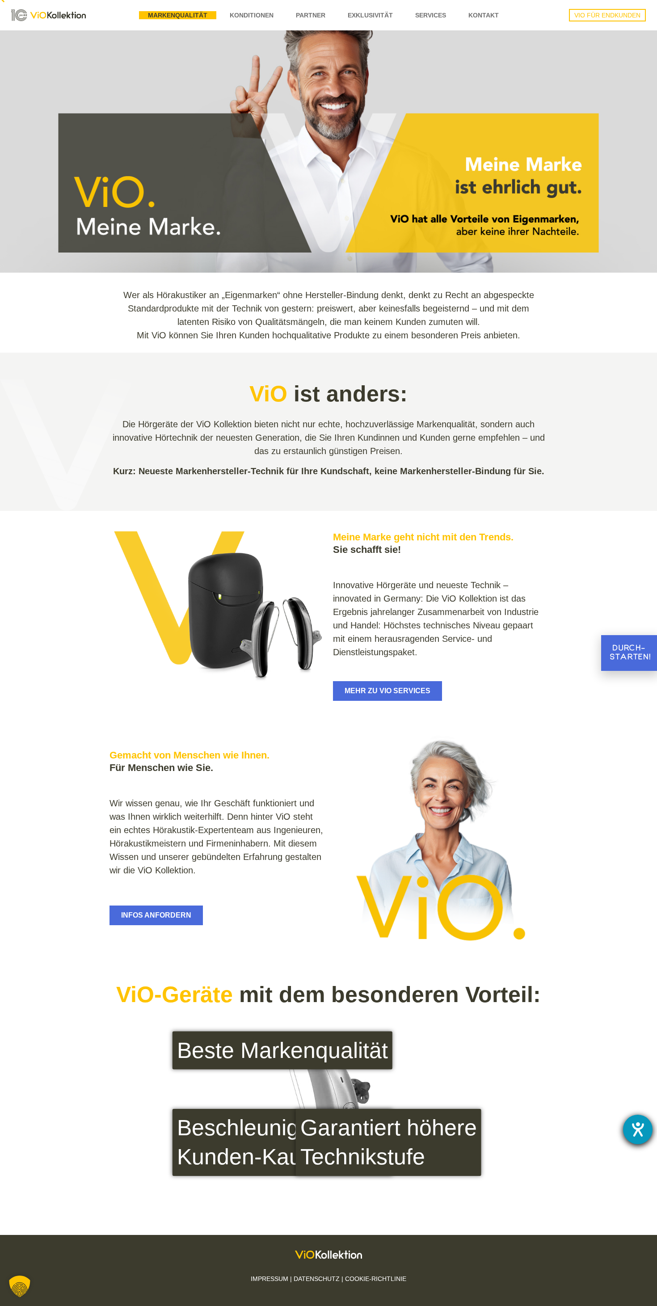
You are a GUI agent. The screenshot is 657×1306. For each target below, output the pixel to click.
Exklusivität (370, 15)
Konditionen (252, 15)
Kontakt (483, 15)
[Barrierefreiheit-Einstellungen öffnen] (638, 1129)
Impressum (269, 1278)
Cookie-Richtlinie (375, 1278)
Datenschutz (317, 1278)
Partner (310, 15)
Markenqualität (177, 15)
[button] (19, 1286)
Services (430, 15)
